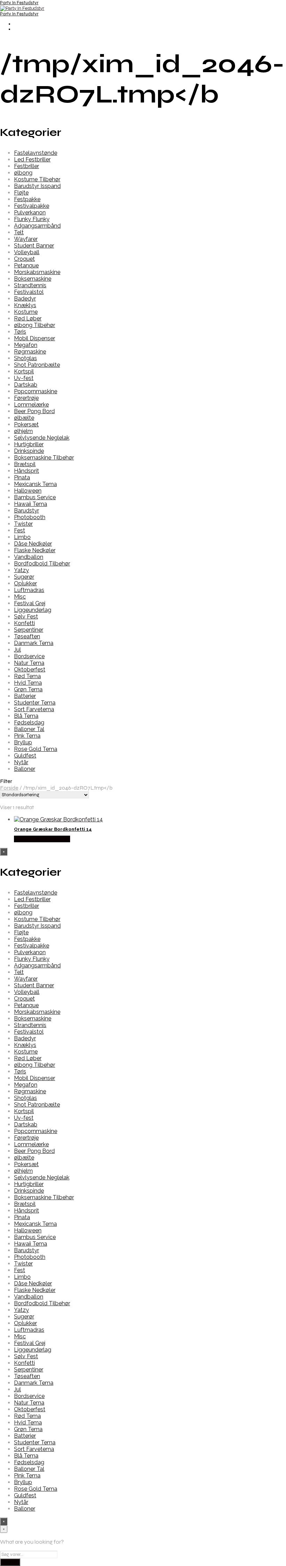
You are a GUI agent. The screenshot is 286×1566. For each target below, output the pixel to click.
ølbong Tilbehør (34, 325)
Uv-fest (23, 378)
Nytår (21, 762)
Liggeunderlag (32, 610)
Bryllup (23, 742)
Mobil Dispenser (34, 338)
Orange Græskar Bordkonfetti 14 (53, 829)
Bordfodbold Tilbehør (42, 563)
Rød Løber (28, 318)
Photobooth (29, 517)
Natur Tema (29, 663)
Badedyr (25, 298)
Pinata (22, 477)
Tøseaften (27, 636)
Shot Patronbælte (37, 365)
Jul (17, 649)
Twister (23, 523)
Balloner (24, 769)
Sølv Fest (26, 616)
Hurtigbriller (29, 444)
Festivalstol (29, 292)
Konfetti (24, 623)
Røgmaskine (30, 351)
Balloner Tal (29, 729)
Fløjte (21, 192)
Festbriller (26, 166)
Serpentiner (28, 629)
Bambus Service (35, 497)
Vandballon (28, 557)
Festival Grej (29, 603)
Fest (19, 530)
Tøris (20, 331)
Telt (19, 232)
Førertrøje (26, 398)
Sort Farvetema (34, 709)
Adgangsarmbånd (37, 225)
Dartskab (25, 384)
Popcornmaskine (35, 391)
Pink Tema (27, 735)
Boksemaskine (32, 278)
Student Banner (34, 245)
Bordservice (29, 656)
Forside (9, 787)
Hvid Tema (28, 682)
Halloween (28, 490)
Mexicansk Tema (35, 484)
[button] (143, 781)
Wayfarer (26, 239)
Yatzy (21, 570)
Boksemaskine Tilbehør (44, 457)
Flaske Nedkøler (34, 550)
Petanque (26, 265)
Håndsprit (26, 470)
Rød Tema (27, 676)
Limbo (22, 537)
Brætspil (25, 464)
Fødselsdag (29, 722)
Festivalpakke (31, 206)
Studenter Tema (34, 702)
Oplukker (25, 583)
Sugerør (24, 576)
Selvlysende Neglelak (41, 437)
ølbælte (24, 418)
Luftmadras (29, 590)
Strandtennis (30, 285)
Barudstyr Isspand (37, 186)
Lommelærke (31, 404)
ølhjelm (23, 431)
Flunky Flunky (32, 219)
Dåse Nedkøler (33, 543)
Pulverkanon (30, 212)
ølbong (23, 172)
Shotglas (25, 358)
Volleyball (26, 252)
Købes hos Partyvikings (42, 839)
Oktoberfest (29, 669)
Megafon (25, 345)
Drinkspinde (29, 451)
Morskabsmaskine (37, 272)
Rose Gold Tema (35, 749)
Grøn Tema (28, 689)
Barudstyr (26, 510)
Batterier (25, 696)
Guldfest (25, 755)
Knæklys (25, 305)
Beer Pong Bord (34, 411)
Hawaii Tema (30, 504)
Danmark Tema (33, 643)
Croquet (24, 259)
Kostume (26, 312)
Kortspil (24, 371)
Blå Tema (26, 716)
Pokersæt (26, 424)
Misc (20, 596)
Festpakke (27, 199)
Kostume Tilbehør (37, 179)
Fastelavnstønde (35, 153)
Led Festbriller (32, 159)
